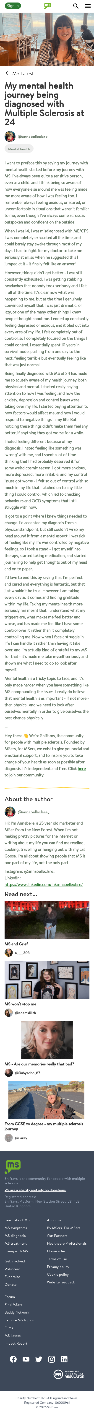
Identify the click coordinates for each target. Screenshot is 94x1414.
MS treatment (16, 1243)
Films (9, 1327)
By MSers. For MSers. (64, 1227)
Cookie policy (58, 1274)
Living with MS (16, 1250)
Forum (10, 1296)
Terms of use (57, 1258)
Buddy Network (17, 1312)
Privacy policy (58, 1266)
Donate (10, 1284)
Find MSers (14, 1304)
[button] (88, 6)
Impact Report (16, 1343)
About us (54, 1219)
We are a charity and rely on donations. (35, 1189)
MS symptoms (16, 1227)
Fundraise (12, 1276)
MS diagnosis (15, 1235)
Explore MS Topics (19, 1319)
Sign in (13, 5)
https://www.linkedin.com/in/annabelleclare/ (44, 884)
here (82, 768)
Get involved (15, 1261)
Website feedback (61, 1282)
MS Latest (13, 1335)
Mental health (19, 148)
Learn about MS (17, 1219)
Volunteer (12, 1268)
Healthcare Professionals (67, 1243)
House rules (56, 1250)
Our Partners (57, 1235)
